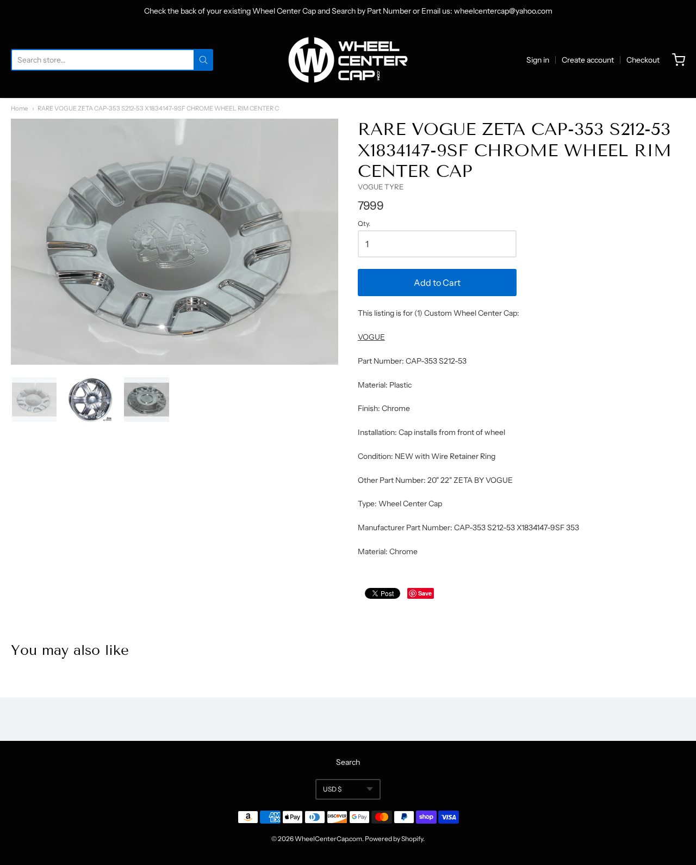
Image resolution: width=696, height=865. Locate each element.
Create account (588, 60)
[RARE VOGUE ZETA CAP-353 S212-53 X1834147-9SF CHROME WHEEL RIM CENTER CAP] (34, 399)
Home (19, 108)
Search (348, 762)
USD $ (332, 789)
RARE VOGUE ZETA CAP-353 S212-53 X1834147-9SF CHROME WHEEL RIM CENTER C (158, 108)
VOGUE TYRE (380, 186)
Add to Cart (437, 282)
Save (425, 593)
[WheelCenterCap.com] (348, 60)
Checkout (643, 60)
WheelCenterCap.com (328, 839)
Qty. (364, 224)
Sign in (537, 60)
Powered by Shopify (394, 839)
